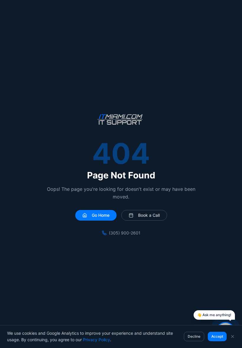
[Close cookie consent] (232, 336)
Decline (194, 336)
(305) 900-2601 (124, 232)
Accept (217, 336)
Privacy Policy (96, 339)
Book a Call (149, 215)
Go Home (100, 215)
